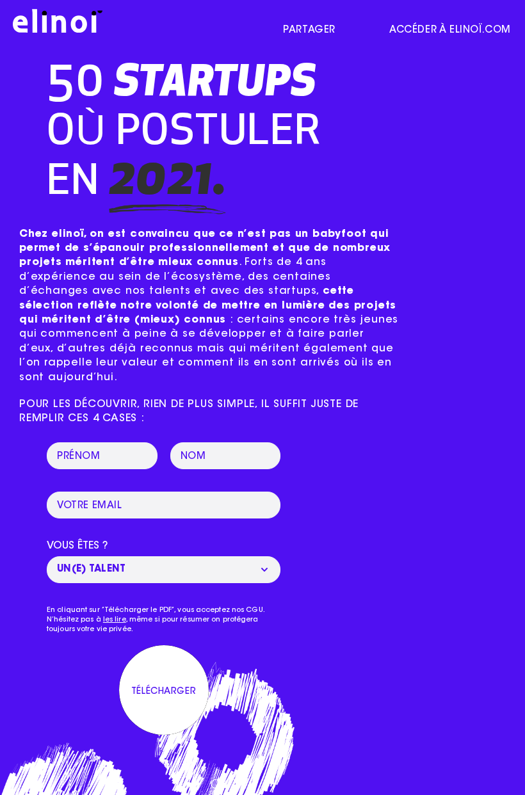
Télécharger (163, 691)
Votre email (89, 506)
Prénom (79, 457)
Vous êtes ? (77, 546)
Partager (309, 30)
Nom (193, 457)
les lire (114, 619)
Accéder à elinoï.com (450, 30)
